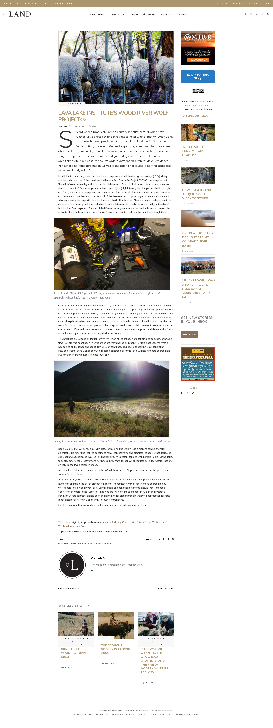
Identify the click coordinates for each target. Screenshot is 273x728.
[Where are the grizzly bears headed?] (198, 132)
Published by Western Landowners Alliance (26, 3)
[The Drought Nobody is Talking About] (116, 625)
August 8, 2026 (107, 663)
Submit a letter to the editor (91, 715)
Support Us (255, 3)
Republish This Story (198, 76)
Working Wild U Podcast (84, 641)
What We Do (239, 3)
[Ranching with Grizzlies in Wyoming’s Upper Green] (76, 625)
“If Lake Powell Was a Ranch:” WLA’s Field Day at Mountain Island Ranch (198, 289)
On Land (64, 126)
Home (267, 3)
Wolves (72, 543)
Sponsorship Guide (63, 3)
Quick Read (63, 543)
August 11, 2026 (67, 667)
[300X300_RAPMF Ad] (198, 364)
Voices (106, 638)
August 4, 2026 (147, 683)
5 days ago (186, 160)
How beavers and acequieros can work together (196, 194)
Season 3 (75, 639)
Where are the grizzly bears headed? (194, 151)
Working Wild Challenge (100, 543)
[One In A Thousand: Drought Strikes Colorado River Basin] (198, 218)
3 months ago (187, 251)
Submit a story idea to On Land (129, 715)
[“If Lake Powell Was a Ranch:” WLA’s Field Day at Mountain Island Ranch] (198, 265)
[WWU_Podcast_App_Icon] (198, 48)
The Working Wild (71, 104)
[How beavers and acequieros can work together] (198, 175)
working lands (83, 543)
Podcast (67, 638)
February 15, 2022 (78, 126)
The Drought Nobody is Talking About (115, 649)
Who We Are (223, 3)
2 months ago (187, 204)
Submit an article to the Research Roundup (175, 715)
